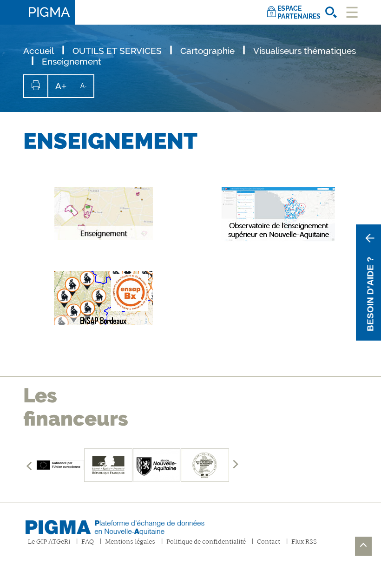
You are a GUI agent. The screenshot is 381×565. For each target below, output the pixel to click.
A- (86, 89)
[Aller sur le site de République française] (108, 465)
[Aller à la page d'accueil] (123, 525)
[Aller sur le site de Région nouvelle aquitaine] (156, 465)
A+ (64, 89)
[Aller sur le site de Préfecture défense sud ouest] (205, 465)
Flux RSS (304, 542)
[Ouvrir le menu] (352, 12)
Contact (268, 542)
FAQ (87, 542)
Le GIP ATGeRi (49, 542)
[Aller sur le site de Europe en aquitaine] (60, 465)
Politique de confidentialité (206, 542)
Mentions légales (130, 542)
